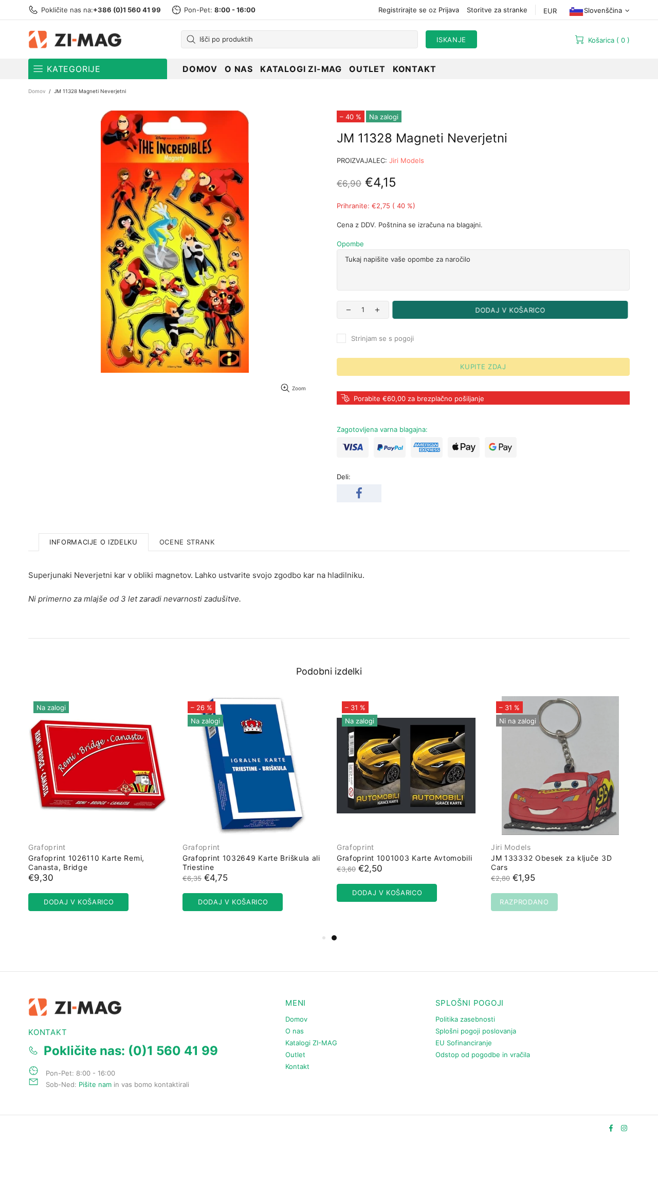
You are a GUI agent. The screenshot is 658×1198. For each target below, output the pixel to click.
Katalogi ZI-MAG (311, 1043)
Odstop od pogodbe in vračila (482, 1054)
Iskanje (451, 39)
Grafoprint (47, 847)
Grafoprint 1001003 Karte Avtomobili (404, 858)
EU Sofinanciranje (463, 1043)
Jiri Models (406, 160)
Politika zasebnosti (465, 1019)
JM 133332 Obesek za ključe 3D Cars (551, 863)
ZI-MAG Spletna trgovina (77, 39)
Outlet (295, 1054)
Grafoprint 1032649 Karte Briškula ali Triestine (251, 863)
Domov (37, 91)
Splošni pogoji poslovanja (475, 1031)
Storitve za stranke (497, 10)
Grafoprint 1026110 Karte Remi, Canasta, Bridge (86, 863)
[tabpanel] (406, 809)
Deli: (344, 477)
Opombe (350, 244)
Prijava (448, 10)
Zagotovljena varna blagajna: (382, 429)
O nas (294, 1031)
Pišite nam (95, 1084)
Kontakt (297, 1066)
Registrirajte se (402, 10)
